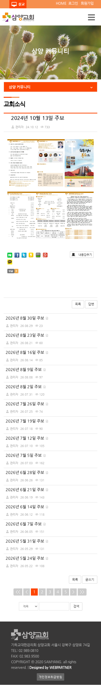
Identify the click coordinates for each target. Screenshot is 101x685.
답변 (91, 304)
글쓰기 (89, 579)
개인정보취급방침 (50, 677)
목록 (78, 304)
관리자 (14, 325)
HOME (61, 3)
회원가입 (87, 3)
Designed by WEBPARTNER (50, 667)
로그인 (73, 3)
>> (82, 591)
